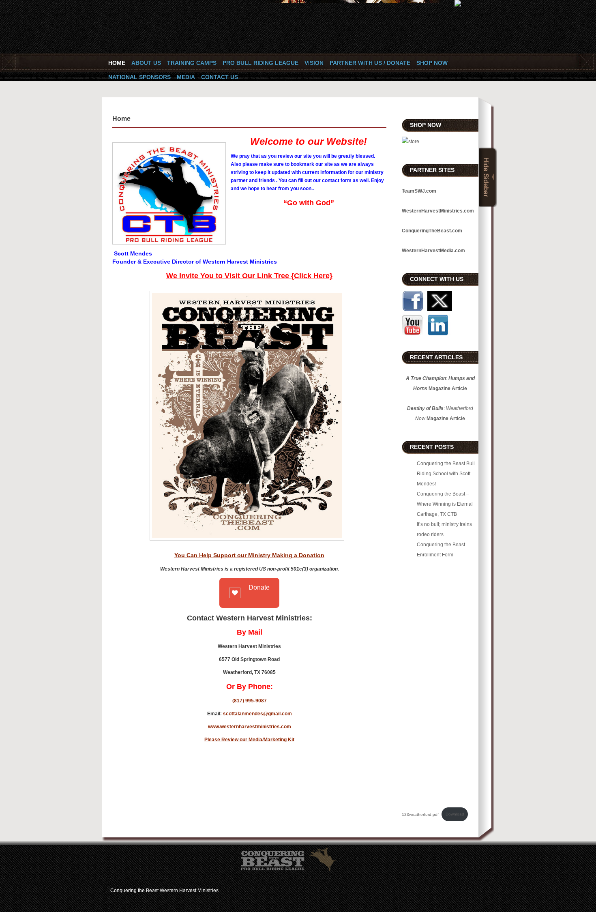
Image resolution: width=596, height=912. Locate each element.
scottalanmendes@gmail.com (257, 714)
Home (116, 63)
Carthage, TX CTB (437, 514)
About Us (146, 63)
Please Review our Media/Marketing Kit (249, 739)
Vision (314, 63)
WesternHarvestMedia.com (433, 250)
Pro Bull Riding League (260, 63)
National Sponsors (139, 77)
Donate (259, 587)
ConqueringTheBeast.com (432, 231)
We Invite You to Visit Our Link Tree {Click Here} (249, 276)
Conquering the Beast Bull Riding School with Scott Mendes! (446, 474)
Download (455, 814)
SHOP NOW (432, 63)
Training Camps (192, 63)
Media (186, 77)
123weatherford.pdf (420, 814)
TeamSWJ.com (419, 191)
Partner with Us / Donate (370, 63)
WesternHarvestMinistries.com (438, 211)
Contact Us (219, 77)
